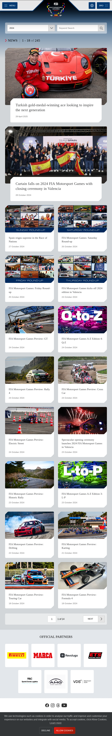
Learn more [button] (56, 723)
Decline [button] (45, 730)
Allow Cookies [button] (64, 730)
